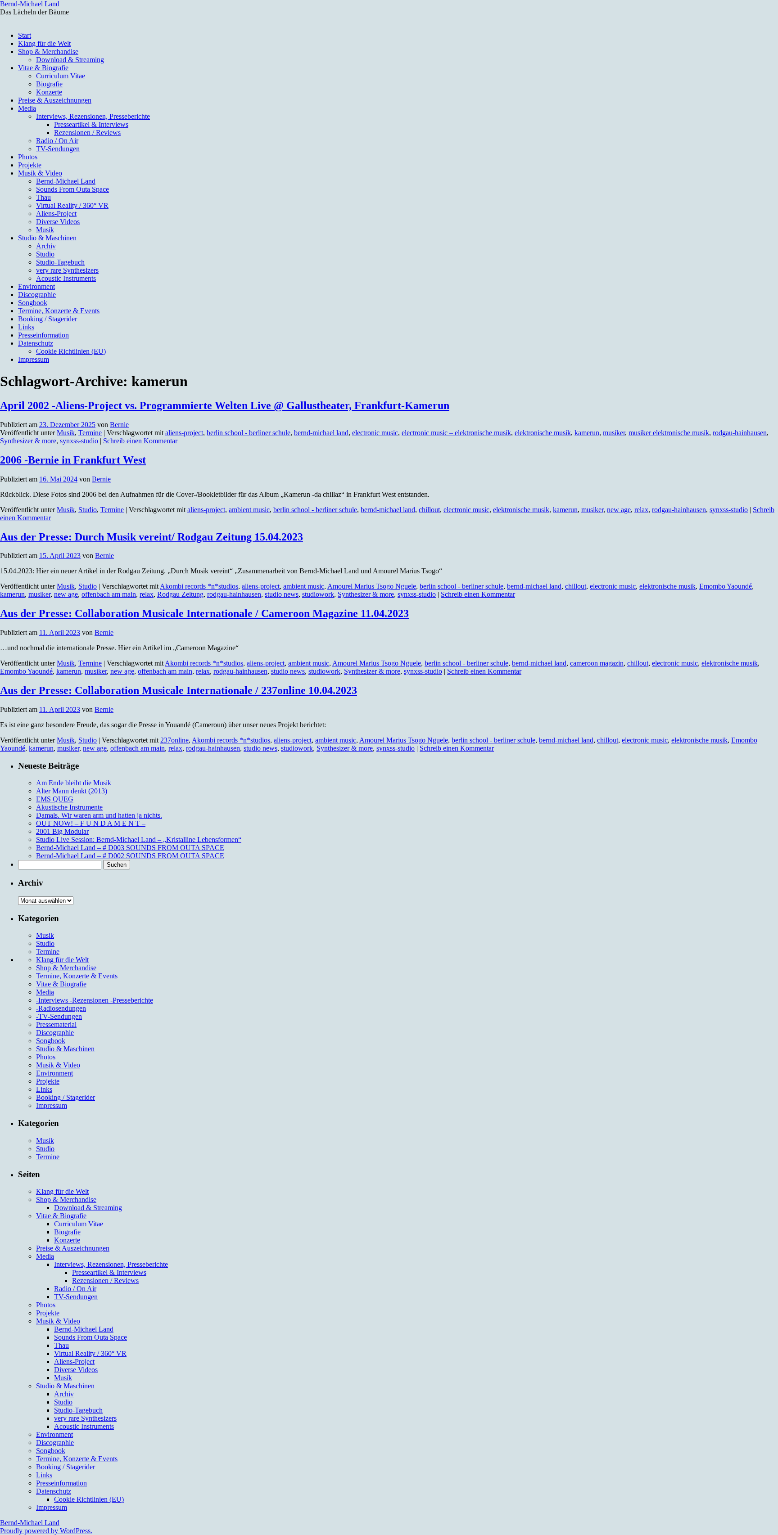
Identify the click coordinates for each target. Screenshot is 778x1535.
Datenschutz (35, 343)
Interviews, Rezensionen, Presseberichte (93, 116)
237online (174, 740)
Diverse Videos (58, 221)
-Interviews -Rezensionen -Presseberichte (94, 1000)
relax (641, 509)
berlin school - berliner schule (248, 433)
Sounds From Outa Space (72, 189)
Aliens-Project (56, 213)
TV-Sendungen (58, 149)
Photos (27, 157)
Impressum (33, 359)
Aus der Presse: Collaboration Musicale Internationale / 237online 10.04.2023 (178, 690)
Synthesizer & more (28, 441)
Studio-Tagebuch (60, 262)
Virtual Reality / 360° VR (72, 205)
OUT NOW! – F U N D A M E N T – (90, 823)
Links (26, 327)
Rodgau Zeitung (180, 594)
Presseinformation (43, 335)
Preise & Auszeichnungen (54, 100)
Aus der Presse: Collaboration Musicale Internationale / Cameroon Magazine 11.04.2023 (204, 613)
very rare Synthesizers (67, 270)
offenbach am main (108, 594)
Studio (45, 254)
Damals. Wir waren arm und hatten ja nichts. (99, 815)
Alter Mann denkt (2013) (71, 791)
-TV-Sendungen (59, 1016)
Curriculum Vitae (60, 76)
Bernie (119, 424)
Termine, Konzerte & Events (59, 311)
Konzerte (49, 92)
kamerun (586, 433)
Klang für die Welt (44, 43)
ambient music (249, 509)
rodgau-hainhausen (740, 433)
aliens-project (184, 433)
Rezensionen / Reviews (87, 132)
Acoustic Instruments (66, 278)
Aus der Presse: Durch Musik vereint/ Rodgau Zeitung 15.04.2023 (151, 537)
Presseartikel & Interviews (91, 124)
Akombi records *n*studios (199, 586)
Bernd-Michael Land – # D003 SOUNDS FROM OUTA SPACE (130, 847)
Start (24, 35)
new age (619, 509)
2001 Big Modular (62, 831)
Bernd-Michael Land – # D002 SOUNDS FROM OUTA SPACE (130, 856)
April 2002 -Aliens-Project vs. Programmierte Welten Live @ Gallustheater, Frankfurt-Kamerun (224, 405)
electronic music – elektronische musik (456, 433)
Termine (90, 433)
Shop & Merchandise (48, 51)
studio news (282, 594)
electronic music (375, 433)
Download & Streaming (70, 59)
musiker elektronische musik (669, 433)
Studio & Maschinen (47, 238)
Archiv (46, 246)
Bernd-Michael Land (29, 4)
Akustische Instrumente (69, 807)
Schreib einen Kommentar (140, 441)
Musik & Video (40, 173)
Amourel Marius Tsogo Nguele (371, 586)
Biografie (49, 84)
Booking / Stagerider (47, 319)
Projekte (29, 165)
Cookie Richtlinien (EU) (71, 351)
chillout (429, 509)
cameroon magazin (597, 663)
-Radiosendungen (61, 1008)
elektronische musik (543, 433)
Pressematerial (56, 1024)
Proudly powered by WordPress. (46, 1531)
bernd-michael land (321, 433)
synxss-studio (79, 441)
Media (27, 108)
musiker (614, 433)
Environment (36, 286)
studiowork (318, 594)
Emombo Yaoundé (725, 586)
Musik (45, 230)
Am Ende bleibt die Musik (73, 783)
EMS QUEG (54, 799)
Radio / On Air (57, 140)
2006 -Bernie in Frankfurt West (73, 460)
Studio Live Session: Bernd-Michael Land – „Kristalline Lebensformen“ (138, 839)
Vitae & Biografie (43, 68)
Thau (43, 197)
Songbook (32, 302)
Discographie (37, 294)
